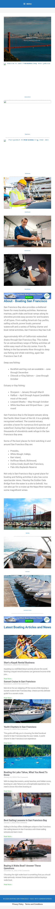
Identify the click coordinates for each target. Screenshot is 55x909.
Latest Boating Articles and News (27, 627)
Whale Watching (27, 173)
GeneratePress (45, 899)
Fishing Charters (27, 134)
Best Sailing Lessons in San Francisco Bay (25, 820)
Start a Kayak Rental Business (19, 662)
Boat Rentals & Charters (27, 610)
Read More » (8, 679)
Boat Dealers (27, 571)
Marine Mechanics (27, 289)
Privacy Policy (17, 904)
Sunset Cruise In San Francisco (20, 681)
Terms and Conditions (34, 904)
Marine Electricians (27, 250)
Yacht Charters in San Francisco (20, 727)
